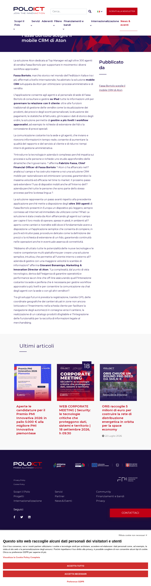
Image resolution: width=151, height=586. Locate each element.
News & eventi (125, 23)
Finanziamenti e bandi (74, 23)
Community (103, 491)
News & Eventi (63, 500)
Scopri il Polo (19, 23)
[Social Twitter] (21, 517)
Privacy (100, 500)
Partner (59, 496)
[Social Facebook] (14, 517)
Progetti (19, 496)
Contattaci (130, 512)
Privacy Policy (19, 480)
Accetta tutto (75, 566)
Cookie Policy (19, 484)
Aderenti (47, 21)
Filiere (58, 21)
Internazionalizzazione (105, 21)
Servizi (36, 21)
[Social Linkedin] (29, 517)
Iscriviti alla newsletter (122, 11)
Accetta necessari (76, 574)
